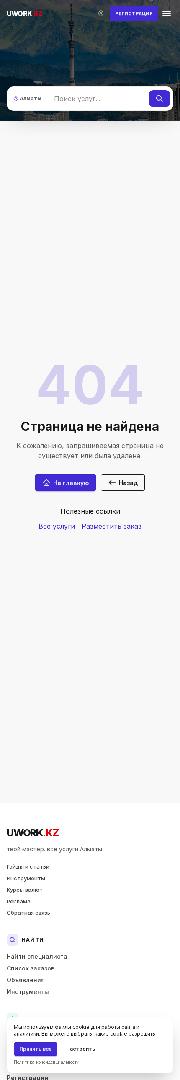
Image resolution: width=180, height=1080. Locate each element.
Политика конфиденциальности (47, 1061)
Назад (128, 482)
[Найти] (159, 98)
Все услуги (57, 526)
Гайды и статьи (28, 866)
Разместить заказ (111, 526)
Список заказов (30, 968)
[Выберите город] (101, 13)
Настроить (80, 1049)
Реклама (19, 901)
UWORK (32, 833)
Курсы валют (25, 889)
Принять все (35, 1049)
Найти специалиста (37, 956)
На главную (71, 482)
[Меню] (166, 13)
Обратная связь (28, 912)
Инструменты (26, 878)
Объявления (26, 979)
